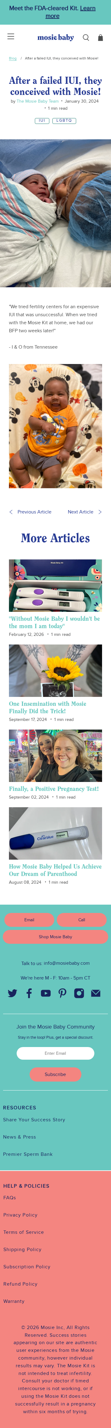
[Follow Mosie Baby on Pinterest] (62, 994)
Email (29, 920)
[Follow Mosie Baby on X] (12, 994)
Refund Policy (20, 1284)
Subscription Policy (27, 1267)
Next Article (80, 512)
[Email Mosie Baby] (95, 994)
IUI (42, 120)
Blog (13, 58)
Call (81, 920)
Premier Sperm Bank (28, 1154)
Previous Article (34, 512)
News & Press (19, 1137)
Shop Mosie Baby (55, 936)
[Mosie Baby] (56, 37)
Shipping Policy (22, 1249)
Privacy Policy (20, 1215)
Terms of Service (23, 1232)
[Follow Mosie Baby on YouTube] (45, 994)
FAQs (9, 1198)
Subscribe (55, 1074)
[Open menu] (7, 38)
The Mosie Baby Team (37, 101)
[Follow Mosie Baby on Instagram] (79, 994)
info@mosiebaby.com (67, 963)
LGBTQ (64, 120)
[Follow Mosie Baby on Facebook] (29, 994)
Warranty (14, 1301)
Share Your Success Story (34, 1120)
